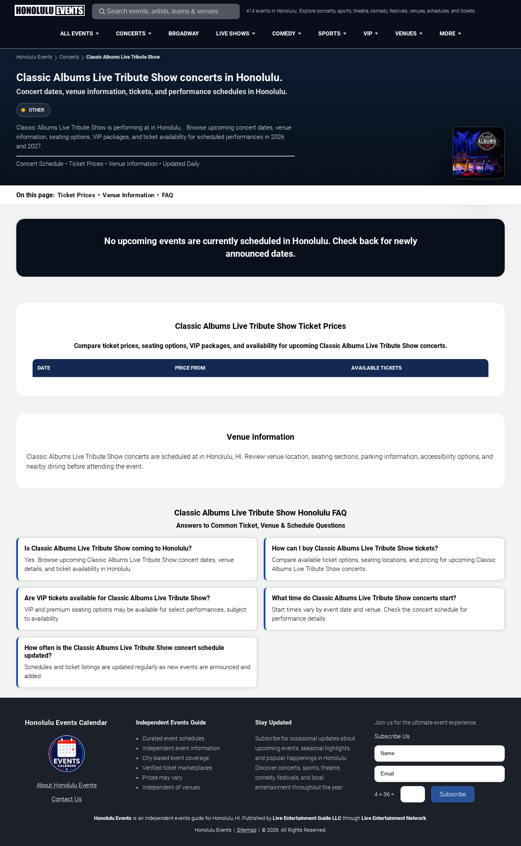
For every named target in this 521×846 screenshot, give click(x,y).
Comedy (284, 33)
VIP (367, 33)
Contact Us (67, 799)
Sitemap (246, 830)
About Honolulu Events (67, 785)
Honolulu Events (34, 57)
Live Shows (233, 33)
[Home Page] (49, 11)
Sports (329, 33)
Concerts (131, 33)
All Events (76, 33)
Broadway (184, 33)
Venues (406, 33)
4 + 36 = (384, 794)
